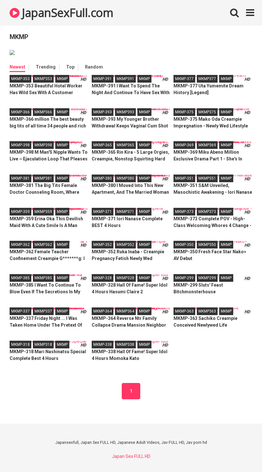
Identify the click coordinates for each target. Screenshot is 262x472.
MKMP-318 (20, 344)
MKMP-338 (102, 344)
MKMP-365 (102, 145)
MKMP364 (125, 311)
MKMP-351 (184, 178)
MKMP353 (43, 79)
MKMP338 (125, 344)
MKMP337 (43, 311)
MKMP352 (125, 244)
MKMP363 (207, 311)
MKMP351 (207, 178)
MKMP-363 (184, 311)
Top (70, 66)
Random (94, 66)
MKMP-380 (102, 178)
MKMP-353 (20, 79)
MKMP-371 (102, 211)
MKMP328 (125, 278)
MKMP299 (207, 278)
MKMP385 (43, 278)
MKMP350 (207, 244)
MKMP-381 (20, 178)
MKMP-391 (102, 79)
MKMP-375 (184, 112)
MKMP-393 (102, 112)
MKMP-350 (184, 244)
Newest (17, 66)
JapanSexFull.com (66, 12)
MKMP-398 (20, 145)
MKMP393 (125, 112)
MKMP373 (207, 211)
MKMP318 (43, 344)
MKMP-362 (20, 244)
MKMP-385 (20, 278)
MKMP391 (125, 79)
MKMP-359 (20, 211)
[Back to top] (240, 452)
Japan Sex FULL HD (131, 456)
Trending (46, 66)
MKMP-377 (184, 79)
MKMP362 (43, 244)
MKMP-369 (184, 145)
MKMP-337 (20, 311)
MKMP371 (125, 211)
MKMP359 (43, 211)
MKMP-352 (102, 244)
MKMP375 (207, 112)
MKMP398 (43, 145)
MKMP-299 (184, 278)
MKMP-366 (20, 112)
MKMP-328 (102, 278)
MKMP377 (207, 79)
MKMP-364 (102, 311)
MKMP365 (125, 145)
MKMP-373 (184, 211)
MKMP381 (43, 178)
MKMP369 (207, 145)
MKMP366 (43, 112)
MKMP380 (125, 178)
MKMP (62, 79)
